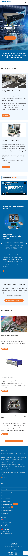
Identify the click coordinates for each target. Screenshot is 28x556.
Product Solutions (6, 501)
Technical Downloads (7, 504)
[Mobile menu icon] (25, 2)
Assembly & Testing (7, 498)
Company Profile (6, 489)
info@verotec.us (8, 533)
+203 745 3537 (6, 531)
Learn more (4, 348)
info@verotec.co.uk (8, 524)
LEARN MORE (10, 38)
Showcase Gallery (6, 507)
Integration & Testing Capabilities (9, 335)
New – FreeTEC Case (6, 374)
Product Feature (4, 377)
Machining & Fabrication (8, 495)
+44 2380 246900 (7, 522)
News (2, 338)
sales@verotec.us (8, 535)
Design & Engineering (7, 492)
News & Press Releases (8, 510)
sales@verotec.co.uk (9, 525)
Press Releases (11, 420)
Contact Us (5, 513)
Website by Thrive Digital (14, 547)
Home (4, 486)
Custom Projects (4, 420)
